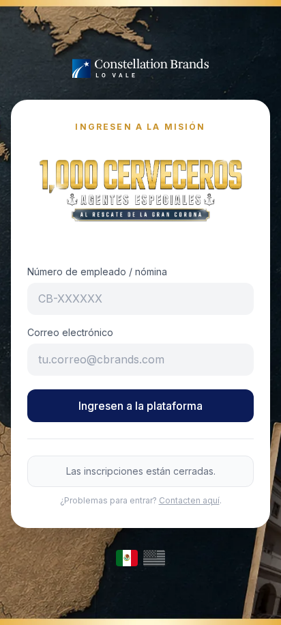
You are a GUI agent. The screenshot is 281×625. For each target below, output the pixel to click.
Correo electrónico (70, 332)
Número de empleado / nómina (97, 271)
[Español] (127, 558)
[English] (154, 558)
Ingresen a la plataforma (140, 406)
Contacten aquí (189, 500)
